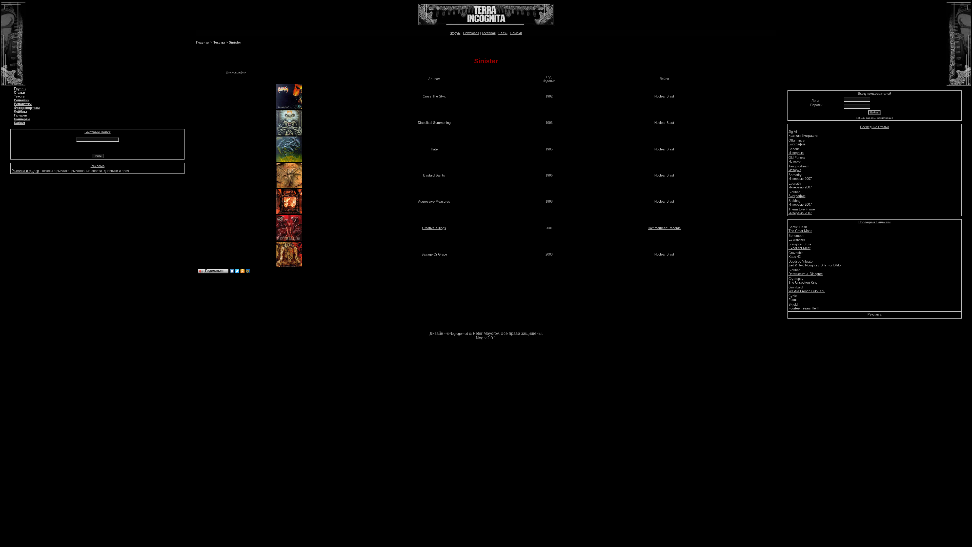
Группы (20, 89)
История (794, 161)
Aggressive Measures (434, 201)
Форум (455, 33)
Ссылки (516, 33)
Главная (202, 42)
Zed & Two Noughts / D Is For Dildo (814, 265)
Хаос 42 (794, 257)
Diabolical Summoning (434, 123)
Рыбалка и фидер (25, 171)
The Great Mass (800, 231)
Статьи (19, 92)
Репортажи (23, 104)
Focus (793, 300)
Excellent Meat (799, 248)
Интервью (796, 153)
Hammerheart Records (664, 228)
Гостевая (489, 33)
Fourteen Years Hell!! (803, 308)
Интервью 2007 (800, 179)
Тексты (19, 96)
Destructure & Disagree (805, 274)
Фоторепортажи (27, 108)
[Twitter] (237, 271)
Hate (434, 149)
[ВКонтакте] (232, 271)
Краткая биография (803, 136)
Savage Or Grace (434, 254)
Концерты (22, 119)
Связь (503, 33)
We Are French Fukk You (806, 291)
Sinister (235, 42)
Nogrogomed (459, 334)
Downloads (471, 33)
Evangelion (796, 239)
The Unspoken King (802, 282)
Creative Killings (434, 228)
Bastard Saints (434, 175)
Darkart (19, 123)
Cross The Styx (434, 96)
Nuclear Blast (664, 96)
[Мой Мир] (248, 271)
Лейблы (20, 111)
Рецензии (21, 100)
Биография (796, 144)
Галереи (20, 115)
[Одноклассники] (242, 271)
